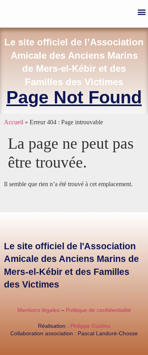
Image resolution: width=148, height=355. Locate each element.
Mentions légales (38, 310)
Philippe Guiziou (90, 326)
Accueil (13, 122)
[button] (141, 12)
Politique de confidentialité (98, 310)
